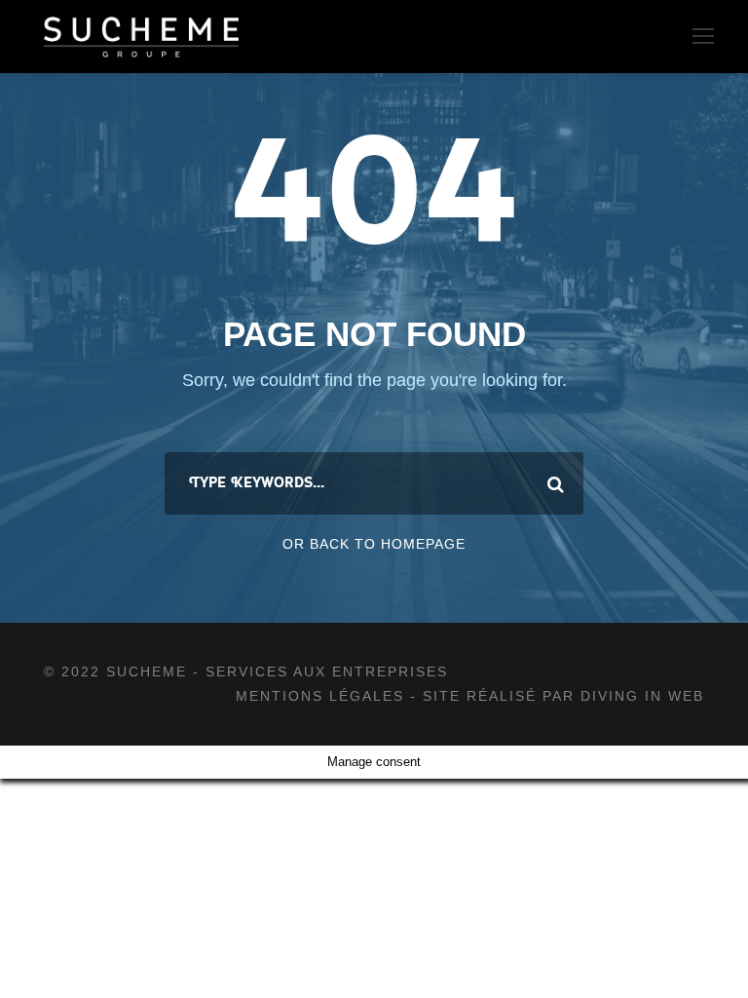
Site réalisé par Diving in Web (563, 696)
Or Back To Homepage (374, 544)
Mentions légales (323, 696)
